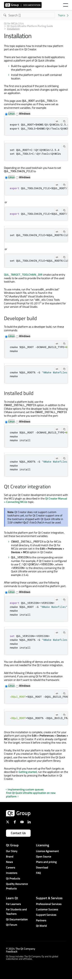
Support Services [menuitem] (46, 915)
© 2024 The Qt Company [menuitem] (20, 948)
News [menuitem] (9, 862)
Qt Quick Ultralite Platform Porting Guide (30, 26)
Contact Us (18, 833)
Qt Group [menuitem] (12, 845)
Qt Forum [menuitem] (11, 925)
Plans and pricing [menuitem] (46, 862)
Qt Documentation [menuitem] (17, 919)
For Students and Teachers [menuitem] (16, 911)
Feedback (11, 951)
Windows (24, 113)
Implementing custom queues (26, 789)
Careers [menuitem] (10, 867)
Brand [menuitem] (9, 856)
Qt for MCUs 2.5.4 (14, 23)
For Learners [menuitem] (13, 904)
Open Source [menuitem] (43, 856)
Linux (11, 113)
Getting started (28, 772)
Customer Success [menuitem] (47, 909)
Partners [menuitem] (41, 920)
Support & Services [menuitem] (49, 898)
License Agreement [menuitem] (47, 851)
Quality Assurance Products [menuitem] (17, 886)
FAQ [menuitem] (38, 873)
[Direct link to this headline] (39, 319)
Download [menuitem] (42, 867)
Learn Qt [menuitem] (12, 898)
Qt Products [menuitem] (13, 878)
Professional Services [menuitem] (49, 904)
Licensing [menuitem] (42, 845)
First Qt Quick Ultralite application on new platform (31, 794)
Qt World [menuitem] (41, 926)
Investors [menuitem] (11, 873)
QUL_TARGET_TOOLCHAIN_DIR (23, 274)
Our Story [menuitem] (11, 851)
